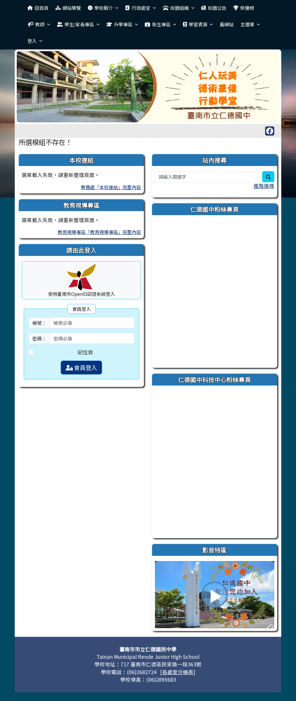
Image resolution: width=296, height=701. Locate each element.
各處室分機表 (177, 672)
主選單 (247, 24)
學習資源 (198, 24)
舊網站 (227, 24)
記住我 (85, 352)
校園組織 (179, 7)
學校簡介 (103, 7)
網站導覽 (71, 7)
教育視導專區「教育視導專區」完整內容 (99, 231)
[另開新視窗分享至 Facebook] (269, 131)
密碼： (39, 338)
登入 (32, 40)
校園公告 (217, 7)
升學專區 (123, 24)
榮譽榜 (247, 7)
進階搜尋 (264, 185)
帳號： (39, 322)
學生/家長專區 (79, 24)
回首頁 (42, 7)
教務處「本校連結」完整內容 (111, 187)
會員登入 (85, 367)
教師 (40, 24)
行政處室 (141, 7)
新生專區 (161, 24)
